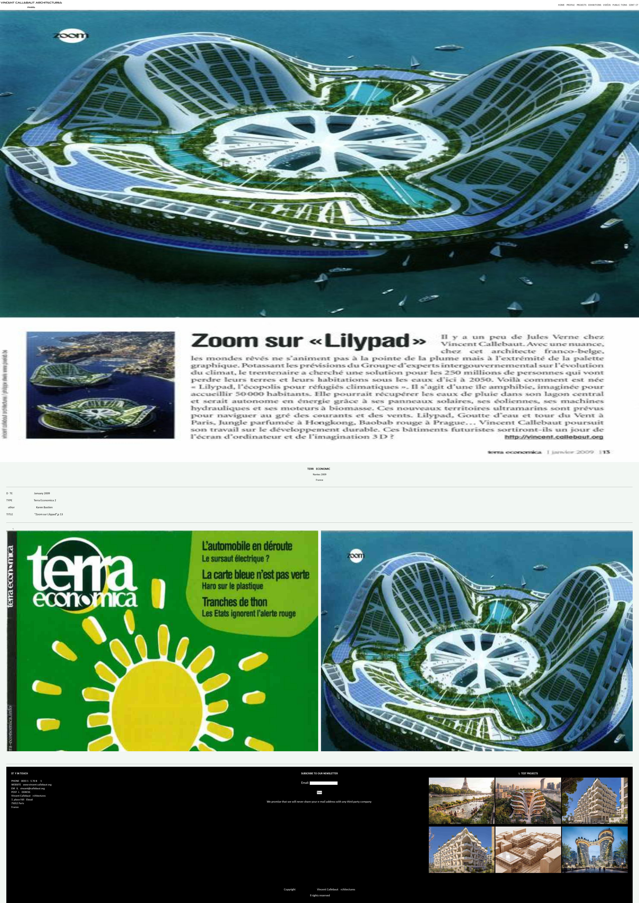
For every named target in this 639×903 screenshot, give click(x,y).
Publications (620, 5)
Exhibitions (594, 5)
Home (561, 5)
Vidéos (607, 5)
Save (319, 792)
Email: (305, 782)
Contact (633, 5)
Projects (581, 5)
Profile (571, 5)
